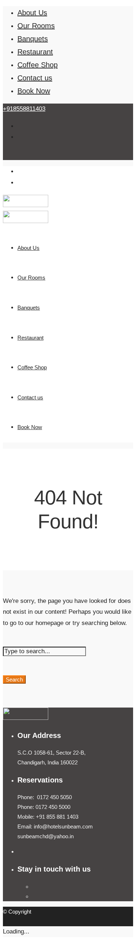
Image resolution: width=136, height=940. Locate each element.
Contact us (34, 78)
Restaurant (35, 52)
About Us (32, 13)
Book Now (33, 91)
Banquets (32, 39)
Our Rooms (36, 26)
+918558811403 (24, 108)
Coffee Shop (37, 65)
